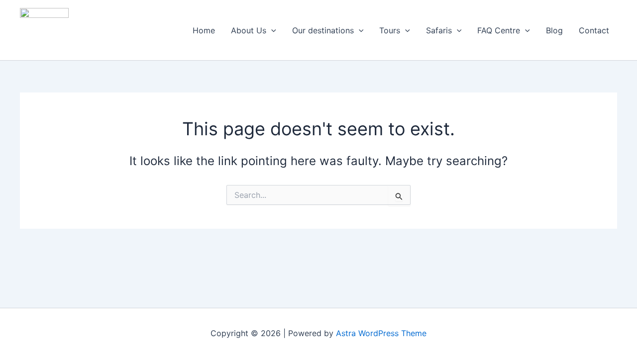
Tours (389, 30)
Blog (554, 30)
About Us (248, 30)
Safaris (439, 30)
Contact (594, 30)
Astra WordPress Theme (381, 333)
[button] (271, 30)
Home (204, 30)
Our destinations (323, 30)
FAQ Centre (498, 30)
